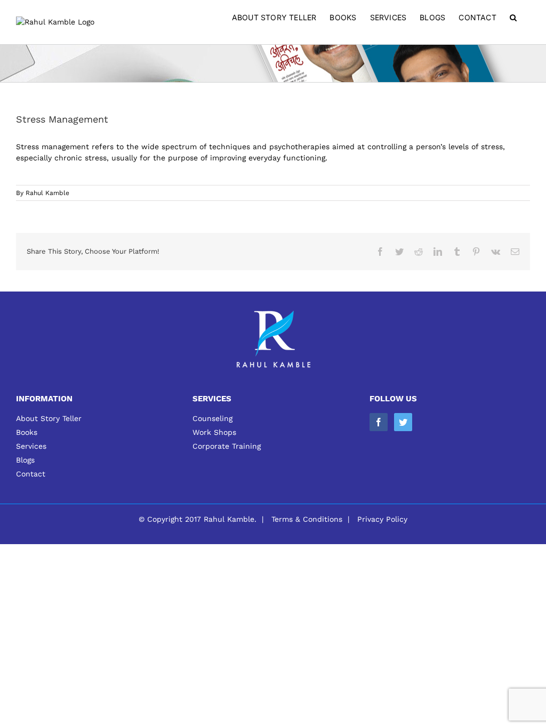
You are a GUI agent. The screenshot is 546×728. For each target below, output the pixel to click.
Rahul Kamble (47, 193)
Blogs (25, 460)
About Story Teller (49, 418)
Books (26, 432)
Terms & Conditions (306, 519)
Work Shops (214, 432)
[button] (513, 17)
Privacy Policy (382, 519)
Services (31, 446)
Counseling (212, 418)
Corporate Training (226, 446)
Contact (30, 474)
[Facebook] (379, 422)
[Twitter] (403, 422)
